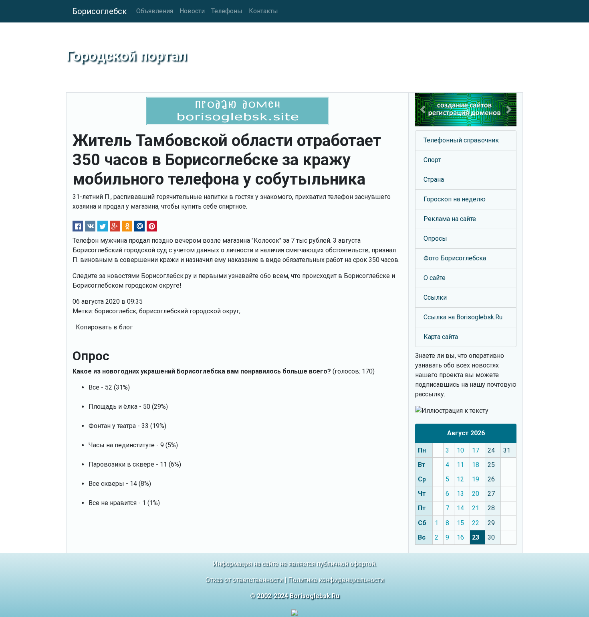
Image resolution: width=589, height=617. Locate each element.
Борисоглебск (99, 11)
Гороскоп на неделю (455, 199)
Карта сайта (441, 337)
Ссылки (435, 297)
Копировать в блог (104, 327)
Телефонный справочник (461, 140)
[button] (422, 109)
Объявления (154, 11)
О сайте (435, 278)
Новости (192, 11)
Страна (434, 179)
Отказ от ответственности (244, 580)
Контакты (263, 11)
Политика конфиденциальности (336, 580)
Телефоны (226, 11)
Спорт (432, 160)
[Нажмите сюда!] (465, 109)
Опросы (435, 238)
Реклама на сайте (450, 219)
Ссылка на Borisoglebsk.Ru (463, 317)
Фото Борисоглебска (455, 258)
